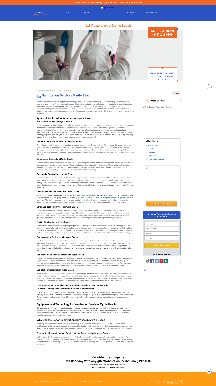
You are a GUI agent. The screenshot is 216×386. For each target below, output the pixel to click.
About (75, 381)
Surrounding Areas (156, 159)
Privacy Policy (85, 381)
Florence (151, 149)
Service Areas (56, 381)
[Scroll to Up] (209, 371)
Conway (151, 152)
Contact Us (152, 13)
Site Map (97, 381)
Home (67, 13)
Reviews (45, 381)
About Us (131, 13)
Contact (67, 381)
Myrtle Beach (41, 91)
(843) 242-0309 (135, 2)
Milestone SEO (178, 381)
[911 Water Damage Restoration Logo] (107, 8)
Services (85, 13)
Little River (152, 156)
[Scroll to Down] (209, 86)
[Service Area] (162, 206)
